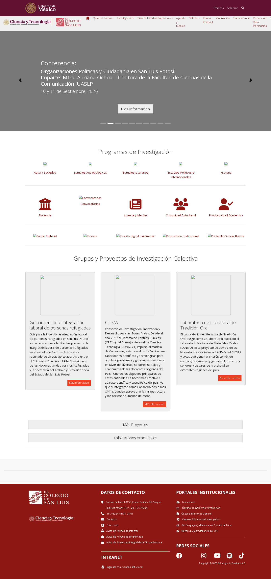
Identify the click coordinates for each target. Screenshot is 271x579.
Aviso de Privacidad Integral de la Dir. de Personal (134, 542)
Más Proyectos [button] (135, 424)
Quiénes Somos (102, 18)
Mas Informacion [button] (135, 108)
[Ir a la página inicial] (40, 8)
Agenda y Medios (180, 22)
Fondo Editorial (208, 20)
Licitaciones (188, 502)
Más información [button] (79, 382)
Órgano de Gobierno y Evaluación (201, 508)
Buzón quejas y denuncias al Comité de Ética (206, 525)
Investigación (125, 18)
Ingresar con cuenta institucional (124, 567)
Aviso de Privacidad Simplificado (124, 536)
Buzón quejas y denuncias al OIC (199, 531)
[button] (20, 80)
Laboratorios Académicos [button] (135, 437)
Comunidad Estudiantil (181, 215)
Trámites (218, 8)
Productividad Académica (226, 215)
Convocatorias (90, 204)
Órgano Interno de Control (196, 513)
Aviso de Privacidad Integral (122, 531)
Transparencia (241, 18)
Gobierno (232, 8)
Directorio (112, 525)
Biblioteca (194, 18)
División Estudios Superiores (154, 18)
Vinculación (223, 18)
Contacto (111, 519)
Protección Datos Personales (260, 22)
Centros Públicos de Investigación (201, 519)
